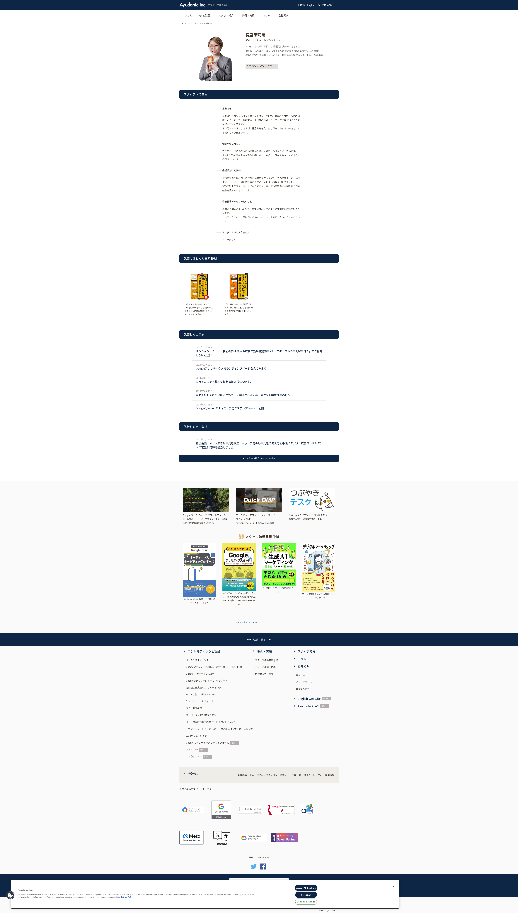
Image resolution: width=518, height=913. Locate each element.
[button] (10, 895)
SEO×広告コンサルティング (200, 694)
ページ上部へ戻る (256, 639)
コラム (266, 15)
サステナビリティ (313, 775)
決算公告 (296, 775)
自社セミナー (303, 688)
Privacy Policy (127, 897)
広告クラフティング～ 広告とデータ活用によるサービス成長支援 (219, 728)
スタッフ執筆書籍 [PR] (267, 660)
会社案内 (283, 15)
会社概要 (242, 775)
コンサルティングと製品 (196, 15)
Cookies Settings (306, 901)
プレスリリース (304, 681)
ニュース (300, 674)
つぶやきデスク (194, 756)
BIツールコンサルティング (199, 701)
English (311, 5)
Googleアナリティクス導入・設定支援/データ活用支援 (214, 666)
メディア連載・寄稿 (265, 666)
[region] (205, 894)
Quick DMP (192, 749)
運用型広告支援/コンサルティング (203, 687)
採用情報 (329, 775)
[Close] (394, 887)
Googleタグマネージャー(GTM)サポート (207, 680)
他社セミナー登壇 (264, 673)
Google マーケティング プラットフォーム (207, 742)
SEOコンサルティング (197, 660)
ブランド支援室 (194, 708)
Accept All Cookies (306, 887)
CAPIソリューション (196, 735)
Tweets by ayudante (247, 622)
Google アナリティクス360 (200, 673)
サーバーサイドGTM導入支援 (201, 715)
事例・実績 (248, 15)
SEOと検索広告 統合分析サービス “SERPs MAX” (210, 722)
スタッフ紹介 (226, 15)
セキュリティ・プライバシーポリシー (269, 775)
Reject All (306, 894)
